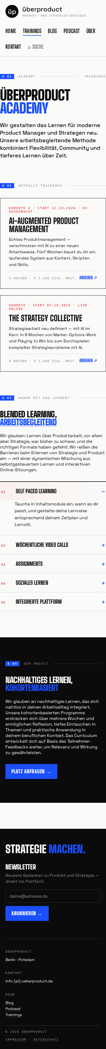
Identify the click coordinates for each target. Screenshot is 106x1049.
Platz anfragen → (31, 771)
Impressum (15, 1039)
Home (10, 31)
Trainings (32, 31)
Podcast (72, 31)
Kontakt (13, 46)
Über (90, 31)
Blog (52, 31)
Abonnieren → (27, 913)
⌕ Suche (36, 46)
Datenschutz (46, 1039)
